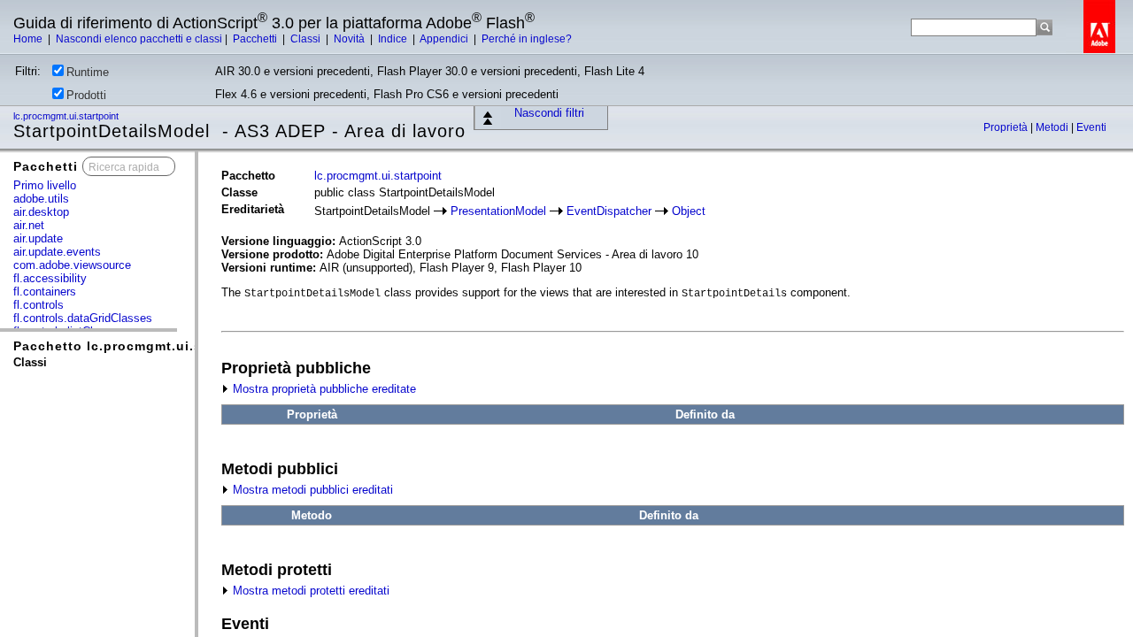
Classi (306, 39)
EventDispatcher (608, 211)
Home (29, 39)
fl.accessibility (50, 278)
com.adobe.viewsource (72, 265)
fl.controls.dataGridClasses (82, 318)
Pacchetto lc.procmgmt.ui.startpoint (137, 346)
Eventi (1091, 127)
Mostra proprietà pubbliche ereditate (322, 388)
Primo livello (44, 185)
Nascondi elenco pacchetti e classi (139, 39)
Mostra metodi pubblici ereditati (311, 489)
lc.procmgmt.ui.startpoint (67, 116)
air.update (38, 238)
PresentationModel (498, 211)
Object (688, 211)
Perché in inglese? (527, 39)
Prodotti (86, 95)
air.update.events (57, 251)
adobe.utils (41, 198)
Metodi (1053, 127)
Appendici (445, 39)
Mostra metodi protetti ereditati (309, 590)
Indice (394, 39)
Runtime (87, 72)
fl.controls (38, 304)
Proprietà (1006, 127)
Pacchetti (256, 39)
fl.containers (44, 291)
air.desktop (41, 212)
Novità (350, 39)
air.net (28, 225)
